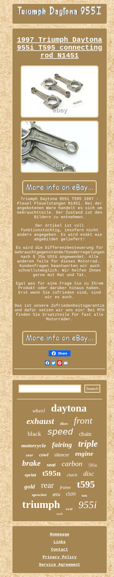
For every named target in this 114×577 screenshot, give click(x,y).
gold (29, 486)
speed (60, 432)
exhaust (40, 421)
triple (88, 444)
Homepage (59, 534)
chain (85, 434)
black (34, 433)
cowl (43, 454)
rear (47, 485)
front (83, 420)
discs (64, 423)
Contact (59, 549)
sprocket (39, 494)
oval (69, 509)
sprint (30, 474)
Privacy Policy (60, 557)
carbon (72, 464)
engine (84, 453)
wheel (39, 411)
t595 (86, 484)
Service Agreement (59, 564)
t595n (51, 473)
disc (88, 473)
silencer (61, 454)
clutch (72, 475)
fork (84, 495)
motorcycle (33, 445)
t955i (56, 495)
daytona (69, 408)
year (29, 455)
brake (31, 463)
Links (60, 542)
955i (87, 504)
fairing (62, 445)
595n (92, 465)
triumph (41, 504)
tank (60, 513)
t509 (71, 494)
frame (65, 487)
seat (51, 465)
